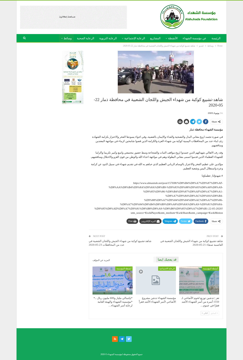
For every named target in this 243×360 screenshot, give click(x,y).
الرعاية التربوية (108, 38)
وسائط (68, 38)
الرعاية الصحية (85, 38)
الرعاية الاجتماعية (167, 268)
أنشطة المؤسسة (210, 268)
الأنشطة (173, 38)
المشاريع (155, 38)
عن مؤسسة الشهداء (194, 38)
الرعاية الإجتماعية (134, 38)
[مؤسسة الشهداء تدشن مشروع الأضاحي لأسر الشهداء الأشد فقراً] (156, 280)
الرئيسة (216, 38)
